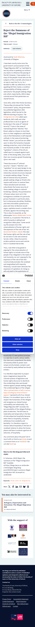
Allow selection (17, 344)
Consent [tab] (6, 281)
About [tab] (29, 281)
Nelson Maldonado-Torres (22, 215)
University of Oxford (8, 604)
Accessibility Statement (20, 599)
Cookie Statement (8, 601)
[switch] (30, 319)
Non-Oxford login (22, 604)
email (24, 439)
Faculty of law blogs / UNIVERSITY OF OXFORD (12, 3)
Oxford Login (6, 606)
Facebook (23, 441)
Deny (17, 350)
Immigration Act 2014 (11, 117)
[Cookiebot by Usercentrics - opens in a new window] (25, 276)
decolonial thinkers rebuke (13, 232)
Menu (26, 10)
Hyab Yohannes (18, 57)
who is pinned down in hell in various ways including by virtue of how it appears (17, 392)
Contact (15, 606)
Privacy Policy (6, 599)
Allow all (17, 339)
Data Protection (21, 601)
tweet (12, 444)
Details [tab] (17, 281)
